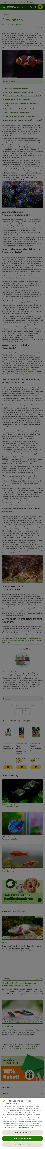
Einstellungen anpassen (22, 1132)
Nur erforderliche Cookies (22, 1145)
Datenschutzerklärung (26, 1127)
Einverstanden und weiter (22, 1139)
